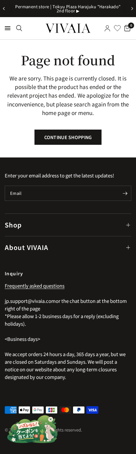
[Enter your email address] (125, 193)
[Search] (19, 28)
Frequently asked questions (35, 285)
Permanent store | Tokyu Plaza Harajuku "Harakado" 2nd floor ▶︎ (68, 8)
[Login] (107, 28)
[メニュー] (7, 28)
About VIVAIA (26, 247)
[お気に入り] (117, 28)
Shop (13, 224)
